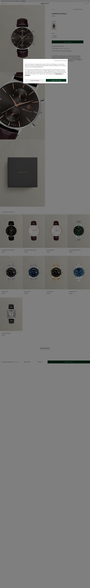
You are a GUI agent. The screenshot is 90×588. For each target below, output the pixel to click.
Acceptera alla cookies (56, 80)
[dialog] (45, 71)
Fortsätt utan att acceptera (60, 60)
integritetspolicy (58, 73)
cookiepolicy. (27, 75)
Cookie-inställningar (34, 80)
